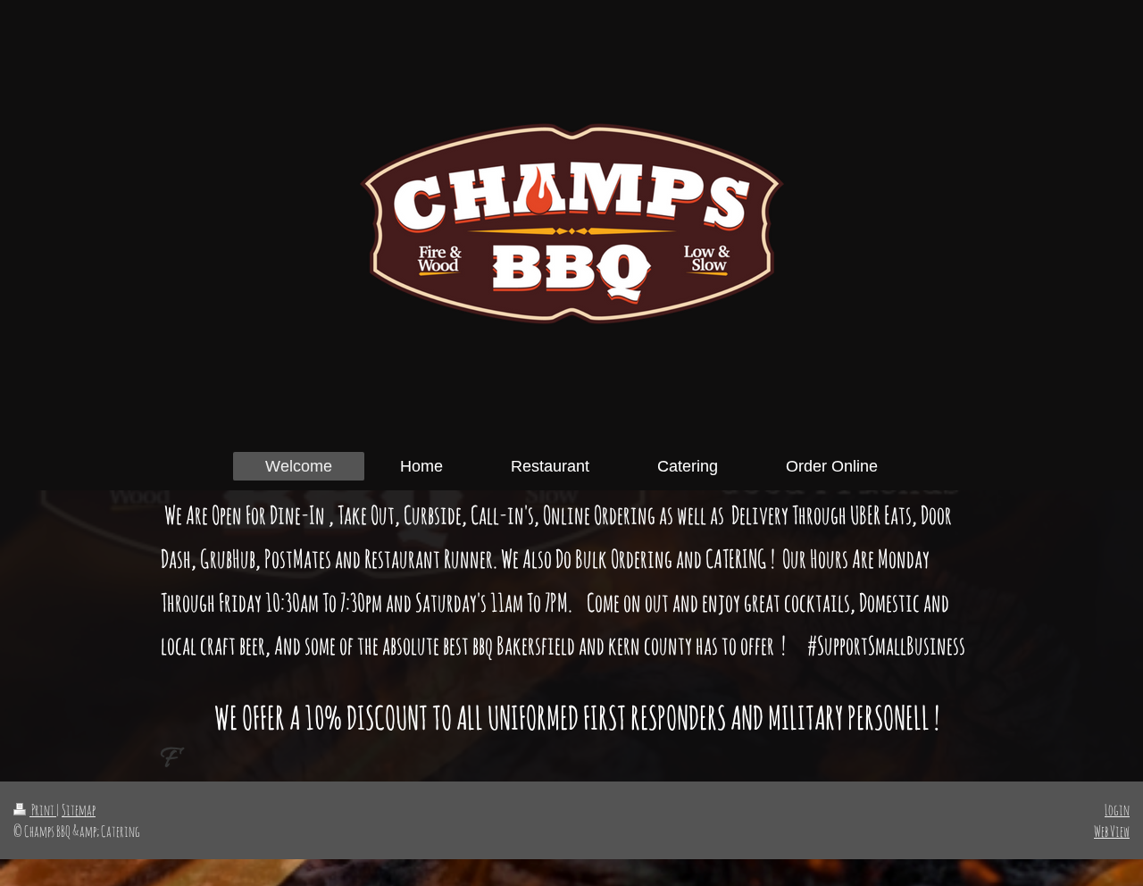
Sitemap (79, 809)
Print (42, 809)
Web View (1112, 831)
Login (1117, 809)
